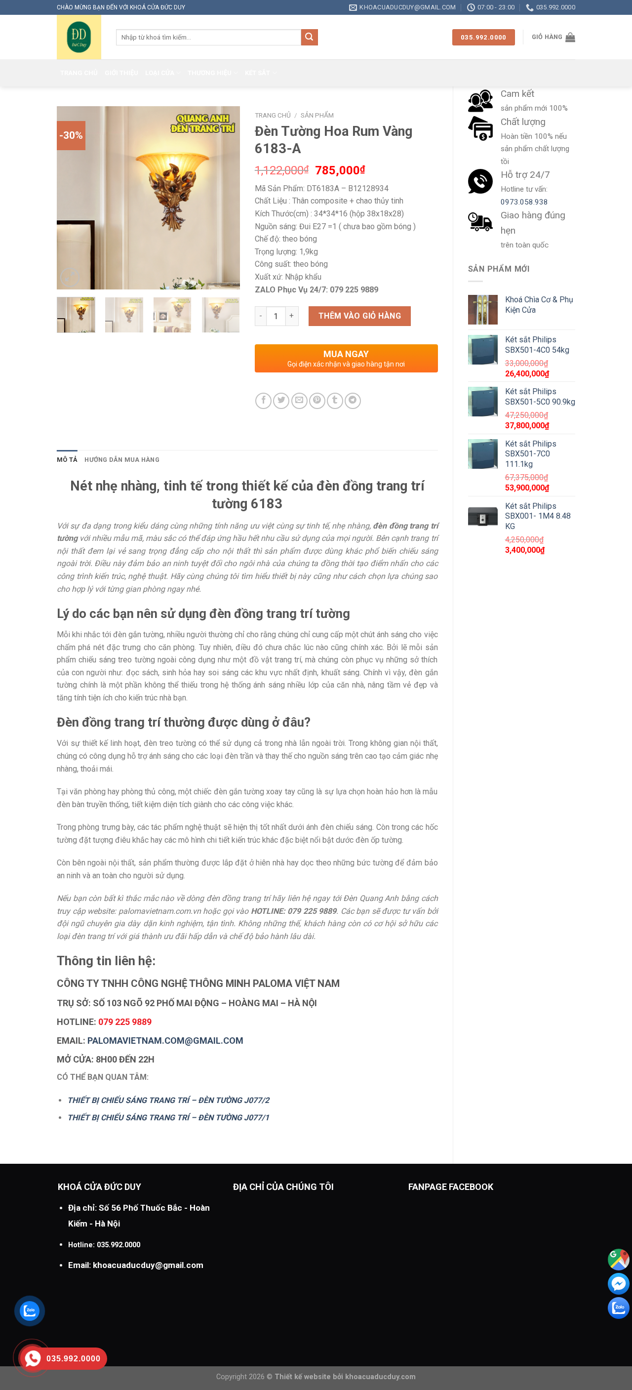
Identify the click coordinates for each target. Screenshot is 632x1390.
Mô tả (67, 459)
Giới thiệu (121, 73)
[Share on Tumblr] (335, 401)
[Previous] (73, 198)
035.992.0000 (118, 1245)
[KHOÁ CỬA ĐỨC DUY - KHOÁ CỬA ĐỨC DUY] (79, 37)
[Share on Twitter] (281, 401)
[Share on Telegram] (353, 401)
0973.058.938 (524, 202)
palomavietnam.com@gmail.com (165, 1040)
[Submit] (309, 37)
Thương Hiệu (210, 73)
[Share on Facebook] (263, 401)
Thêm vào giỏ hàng (359, 316)
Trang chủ (79, 73)
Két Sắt (257, 73)
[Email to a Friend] (299, 401)
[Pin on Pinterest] (317, 401)
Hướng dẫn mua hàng (121, 459)
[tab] (67, 460)
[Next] (224, 198)
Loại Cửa (159, 73)
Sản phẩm (317, 115)
